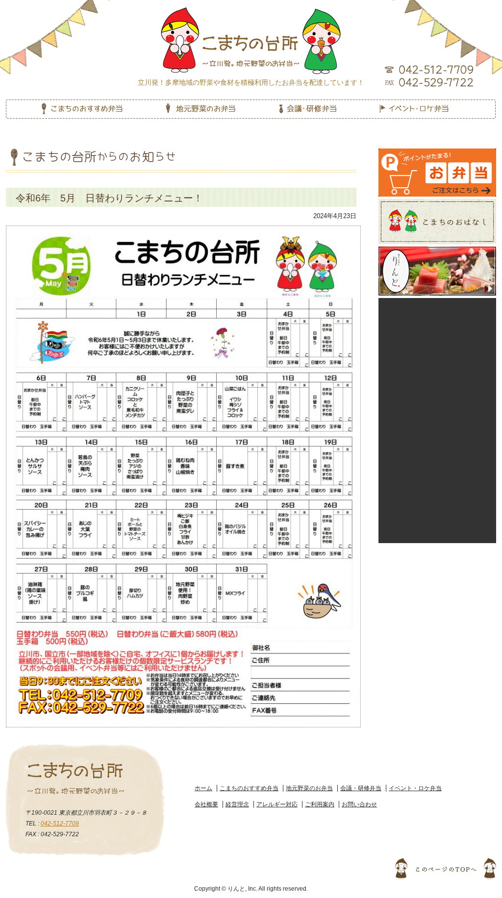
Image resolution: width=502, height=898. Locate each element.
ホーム (203, 788)
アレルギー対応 (277, 804)
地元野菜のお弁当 (309, 788)
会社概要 (206, 804)
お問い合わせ (359, 804)
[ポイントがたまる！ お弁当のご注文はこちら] (437, 152)
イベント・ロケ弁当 (415, 788)
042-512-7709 (60, 823)
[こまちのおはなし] (437, 203)
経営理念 (237, 804)
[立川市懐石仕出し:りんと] (437, 250)
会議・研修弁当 (360, 788)
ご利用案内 (319, 804)
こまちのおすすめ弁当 (249, 788)
